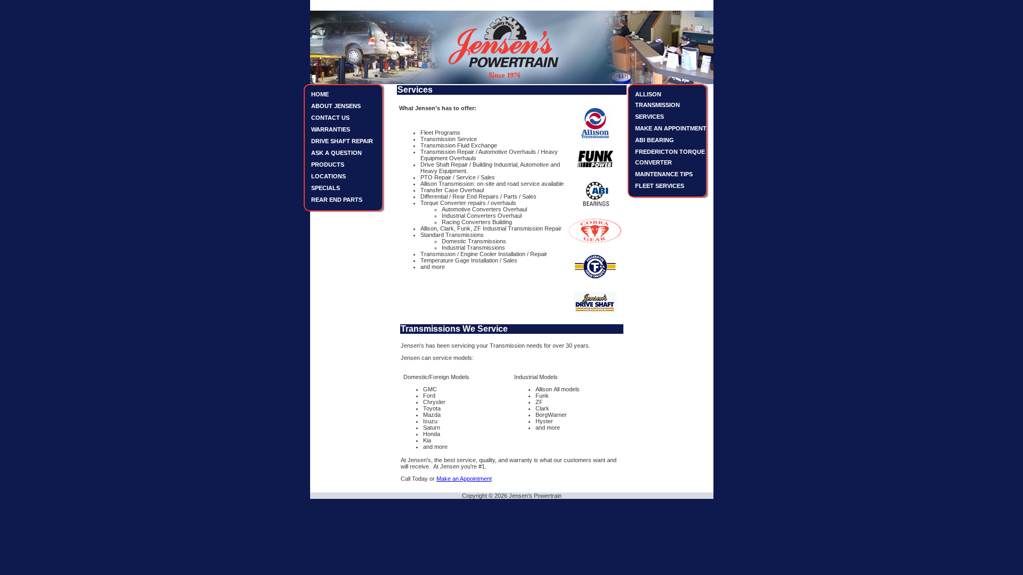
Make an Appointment (464, 478)
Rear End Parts (336, 199)
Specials (325, 188)
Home (320, 94)
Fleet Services (659, 186)
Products (327, 164)
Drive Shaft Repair (342, 141)
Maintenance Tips (664, 174)
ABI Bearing (654, 140)
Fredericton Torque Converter (670, 157)
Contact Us (330, 117)
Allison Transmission (657, 99)
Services (649, 116)
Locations (328, 176)
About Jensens (336, 106)
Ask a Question (336, 153)
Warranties (330, 129)
